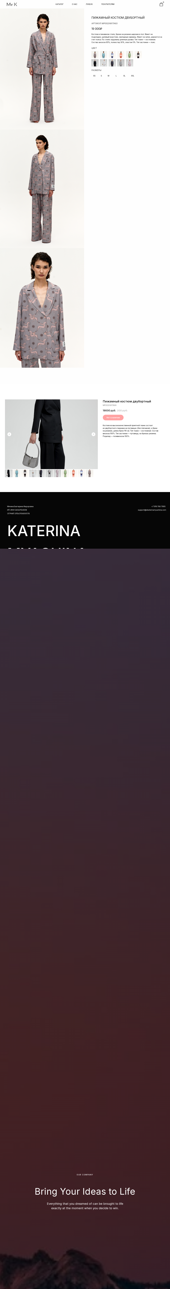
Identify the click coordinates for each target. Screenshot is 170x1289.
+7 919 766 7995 (158, 506)
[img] (112, 62)
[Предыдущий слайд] (9, 434)
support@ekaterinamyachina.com (152, 510)
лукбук (89, 4)
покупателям (107, 4)
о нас (74, 4)
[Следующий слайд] (93, 434)
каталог (59, 4)
